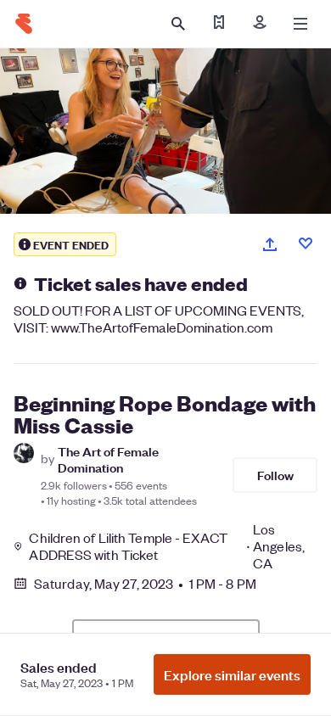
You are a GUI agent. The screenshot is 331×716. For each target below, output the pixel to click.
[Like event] (305, 243)
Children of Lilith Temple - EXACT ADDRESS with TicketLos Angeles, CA (167, 546)
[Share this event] (270, 244)
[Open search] (178, 24)
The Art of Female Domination (108, 459)
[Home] (24, 24)
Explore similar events (232, 674)
